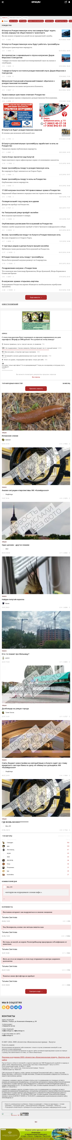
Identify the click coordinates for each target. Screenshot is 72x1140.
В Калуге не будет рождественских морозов (22, 130)
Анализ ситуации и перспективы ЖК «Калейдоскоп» (25, 490)
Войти (69, 2)
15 (4, 263)
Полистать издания (8, 1045)
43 (4, 290)
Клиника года (49, 21)
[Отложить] (13, 39)
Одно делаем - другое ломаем (15, 545)
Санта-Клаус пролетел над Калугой (18, 157)
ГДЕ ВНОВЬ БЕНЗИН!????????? (15, 822)
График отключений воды (35, 21)
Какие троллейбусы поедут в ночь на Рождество (24, 179)
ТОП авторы (7, 836)
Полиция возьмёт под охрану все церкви (20, 201)
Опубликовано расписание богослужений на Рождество (27, 224)
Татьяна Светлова (9, 917)
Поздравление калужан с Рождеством (19, 268)
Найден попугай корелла (13, 599)
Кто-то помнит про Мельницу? (15, 654)
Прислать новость (36, 389)
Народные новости (15, 17)
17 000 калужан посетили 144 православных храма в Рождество (31, 190)
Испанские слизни (10, 436)
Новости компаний (10, 304)
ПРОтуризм (23, 21)
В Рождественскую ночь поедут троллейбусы (23, 257)
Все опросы (36, 377)
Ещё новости (35, 297)
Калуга (4, 487)
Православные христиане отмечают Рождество (23, 95)
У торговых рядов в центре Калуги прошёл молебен (25, 246)
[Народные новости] (66, 2)
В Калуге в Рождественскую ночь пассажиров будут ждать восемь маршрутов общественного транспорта (29, 32)
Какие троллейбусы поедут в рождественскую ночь (25, 168)
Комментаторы (64, 836)
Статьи (25, 17)
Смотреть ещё (34, 991)
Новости (4, 17)
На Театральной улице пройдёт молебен (20, 212)
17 (4, 252)
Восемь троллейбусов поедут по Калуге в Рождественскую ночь (31, 235)
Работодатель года (61, 21)
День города (13, 21)
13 (4, 163)
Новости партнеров (50, 1104)
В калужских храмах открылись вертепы (20, 281)
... (22, 895)
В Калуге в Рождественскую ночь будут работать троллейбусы (30, 44)
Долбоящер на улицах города (15, 709)
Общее (4, 432)
